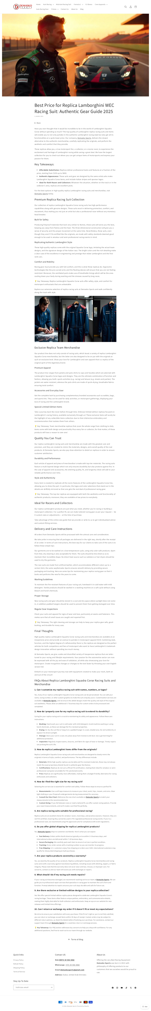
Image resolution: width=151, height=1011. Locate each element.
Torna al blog (77, 939)
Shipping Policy (19, 968)
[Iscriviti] (51, 987)
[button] (48, 4)
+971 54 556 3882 (72, 965)
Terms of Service (19, 972)
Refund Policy (18, 964)
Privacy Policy (18, 960)
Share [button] (39, 123)
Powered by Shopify (83, 1006)
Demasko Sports (84, 138)
